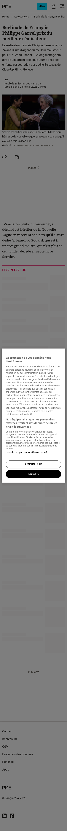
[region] (33, 415)
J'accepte (33, 474)
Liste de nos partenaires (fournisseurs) (26, 452)
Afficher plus (33, 464)
